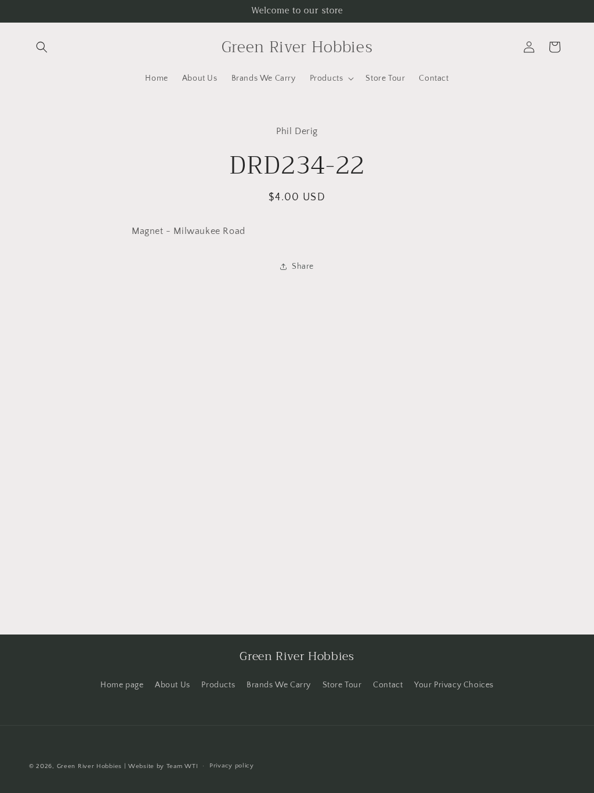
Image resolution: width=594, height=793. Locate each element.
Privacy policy (231, 765)
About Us (172, 685)
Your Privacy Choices (454, 685)
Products (218, 685)
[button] (42, 47)
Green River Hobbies (89, 766)
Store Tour (342, 685)
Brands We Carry (279, 685)
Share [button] (303, 266)
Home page (121, 685)
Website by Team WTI (163, 766)
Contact (388, 685)
